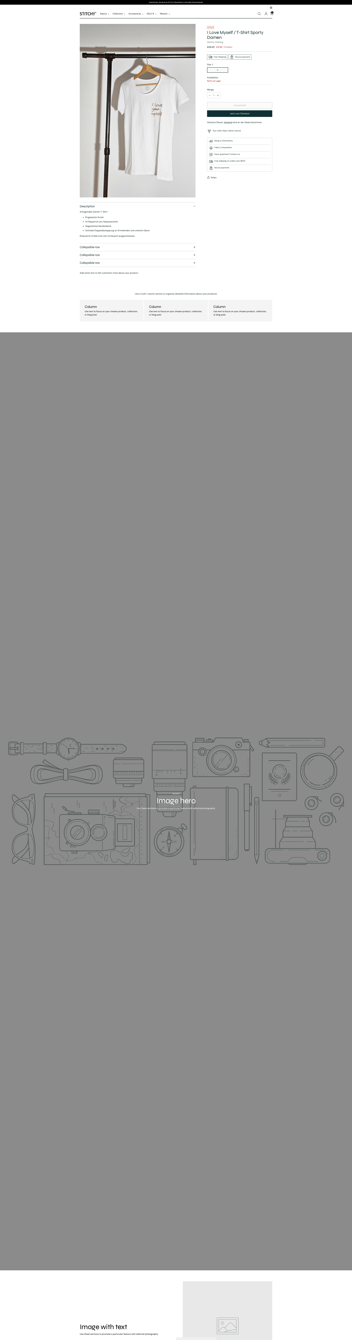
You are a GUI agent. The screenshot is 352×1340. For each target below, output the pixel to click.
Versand (228, 122)
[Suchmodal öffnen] (259, 13)
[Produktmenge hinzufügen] (217, 95)
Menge (210, 89)
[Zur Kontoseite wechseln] (265, 13)
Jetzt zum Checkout (240, 113)
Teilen (214, 177)
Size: (210, 64)
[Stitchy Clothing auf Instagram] (271, 7)
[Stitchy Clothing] (88, 13)
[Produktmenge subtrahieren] (209, 95)
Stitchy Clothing (215, 42)
